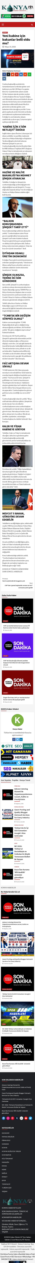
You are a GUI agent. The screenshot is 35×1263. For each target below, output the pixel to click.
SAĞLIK (4, 1173)
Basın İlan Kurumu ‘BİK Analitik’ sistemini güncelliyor (15, 1112)
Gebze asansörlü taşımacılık (19, 1249)
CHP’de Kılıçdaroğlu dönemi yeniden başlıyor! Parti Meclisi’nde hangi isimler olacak (16, 663)
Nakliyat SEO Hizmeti (9, 1244)
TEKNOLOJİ (6, 1184)
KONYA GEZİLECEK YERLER (11, 1151)
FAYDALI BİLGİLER (18, 806)
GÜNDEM (16, 866)
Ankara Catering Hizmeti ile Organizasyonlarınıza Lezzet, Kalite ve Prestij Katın (23, 794)
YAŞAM (4, 1191)
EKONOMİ (5, 1133)
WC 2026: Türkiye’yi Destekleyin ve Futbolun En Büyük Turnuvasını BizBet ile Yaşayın (17, 1106)
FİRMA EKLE (17, 786)
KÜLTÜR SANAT (7, 1158)
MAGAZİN (5, 1162)
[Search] (32, 25)
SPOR (15, 843)
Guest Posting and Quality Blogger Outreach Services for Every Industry (16, 1094)
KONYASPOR (6, 1155)
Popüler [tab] (15, 780)
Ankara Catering (24, 1244)
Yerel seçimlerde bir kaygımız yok (13, 580)
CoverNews (15, 1240)
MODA (4, 1166)
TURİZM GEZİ (6, 1188)
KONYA (4, 1147)
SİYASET (5, 32)
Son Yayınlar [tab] (6, 780)
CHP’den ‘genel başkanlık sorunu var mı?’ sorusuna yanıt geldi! (19, 585)
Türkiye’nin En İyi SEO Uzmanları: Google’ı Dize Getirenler (17, 1100)
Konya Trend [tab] (25, 780)
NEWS (4, 1169)
